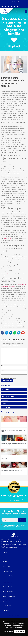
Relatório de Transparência (9, 596)
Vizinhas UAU (6, 557)
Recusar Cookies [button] (8, 631)
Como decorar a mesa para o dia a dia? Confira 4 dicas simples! (13, 457)
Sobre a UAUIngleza (7, 582)
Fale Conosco (6, 610)
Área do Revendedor (8, 571)
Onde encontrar (6, 566)
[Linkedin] (11, 6)
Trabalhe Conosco (7, 605)
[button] (26, 11)
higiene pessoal (10, 273)
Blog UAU (5, 561)
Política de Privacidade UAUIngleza (11, 526)
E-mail (3, 370)
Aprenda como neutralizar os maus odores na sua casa (13, 430)
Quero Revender (7, 601)
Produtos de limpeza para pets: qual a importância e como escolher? (13, 444)
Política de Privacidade (8, 587)
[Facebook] (2, 6)
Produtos (5, 552)
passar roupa (7, 238)
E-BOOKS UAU (5, 389)
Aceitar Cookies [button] (19, 631)
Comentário (4, 347)
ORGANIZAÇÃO (6, 407)
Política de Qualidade (8, 591)
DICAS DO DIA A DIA (7, 393)
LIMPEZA (4, 403)
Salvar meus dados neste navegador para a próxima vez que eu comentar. (12, 377)
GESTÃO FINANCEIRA (7, 396)
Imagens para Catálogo (8, 576)
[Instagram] (5, 6)
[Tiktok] (14, 6)
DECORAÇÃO (5, 400)
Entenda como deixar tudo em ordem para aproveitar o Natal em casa (11, 471)
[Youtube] (8, 6)
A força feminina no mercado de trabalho (11, 424)
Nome (3, 365)
